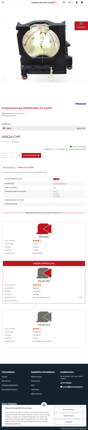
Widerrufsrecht (36, 394)
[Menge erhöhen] (19, 155)
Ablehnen (68, 422)
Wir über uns (6, 381)
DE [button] (69, 2)
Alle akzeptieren (69, 409)
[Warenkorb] (82, 2)
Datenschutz (35, 381)
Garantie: (8, 250)
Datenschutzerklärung (13, 424)
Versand (16, 142)
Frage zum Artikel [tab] (25, 167)
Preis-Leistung (10, 241)
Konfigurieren (69, 416)
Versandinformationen (9, 390)
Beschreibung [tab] (9, 168)
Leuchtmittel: (9, 244)
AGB (32, 385)
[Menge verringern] (4, 155)
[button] (64, 2)
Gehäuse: (8, 247)
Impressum (35, 390)
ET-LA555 (56, 179)
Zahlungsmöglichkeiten (10, 385)
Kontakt (4, 377)
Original (45, 128)
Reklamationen (36, 377)
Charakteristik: (10, 253)
